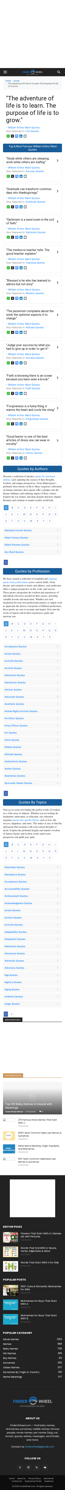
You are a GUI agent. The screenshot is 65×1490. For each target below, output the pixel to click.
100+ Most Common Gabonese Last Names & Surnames (37, 1160)
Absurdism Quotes (15, 867)
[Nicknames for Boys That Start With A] (10, 1304)
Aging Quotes (12, 989)
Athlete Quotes (13, 747)
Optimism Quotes (36, 232)
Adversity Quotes (14, 960)
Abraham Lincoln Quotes (18, 530)
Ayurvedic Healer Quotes (18, 783)
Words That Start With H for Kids (40, 1262)
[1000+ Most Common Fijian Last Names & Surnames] (9, 1135)
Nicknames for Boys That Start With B (39, 1317)
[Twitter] (37, 1468)
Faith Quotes (33, 388)
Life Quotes (32, 131)
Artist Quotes (12, 739)
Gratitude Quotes (35, 201)
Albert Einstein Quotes (17, 544)
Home (8, 81)
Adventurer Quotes (15, 682)
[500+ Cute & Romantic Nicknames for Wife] (10, 1290)
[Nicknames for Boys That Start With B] (10, 1319)
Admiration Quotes (15, 946)
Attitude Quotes (35, 327)
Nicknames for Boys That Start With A (39, 1302)
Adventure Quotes (15, 675)
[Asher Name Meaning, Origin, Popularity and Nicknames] (9, 1148)
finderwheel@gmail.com (39, 1446)
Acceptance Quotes (16, 646)
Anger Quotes (12, 1003)
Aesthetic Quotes (14, 704)
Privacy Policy (34, 1478)
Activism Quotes (14, 660)
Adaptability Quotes (16, 932)
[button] (5, 72)
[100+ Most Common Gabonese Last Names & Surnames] (9, 1161)
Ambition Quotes (14, 996)
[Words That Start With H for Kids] (10, 1266)
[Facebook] (20, 1468)
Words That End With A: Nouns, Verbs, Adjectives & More (39, 1249)
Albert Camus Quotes (16, 537)
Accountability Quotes (17, 888)
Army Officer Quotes (16, 725)
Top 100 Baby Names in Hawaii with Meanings (28, 1106)
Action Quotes (12, 653)
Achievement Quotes (16, 896)
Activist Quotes (13, 668)
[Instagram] (28, 1467)
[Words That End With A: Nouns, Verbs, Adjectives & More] (10, 1252)
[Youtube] (45, 1468)
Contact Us (17, 1481)
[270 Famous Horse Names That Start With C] (9, 1122)
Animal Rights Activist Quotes (21, 711)
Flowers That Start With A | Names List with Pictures (41, 1235)
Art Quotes (11, 732)
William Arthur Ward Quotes (24, 127)
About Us (21, 1478)
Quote (17, 81)
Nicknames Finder (33, 1481)
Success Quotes (35, 171)
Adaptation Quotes (15, 939)
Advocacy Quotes (14, 967)
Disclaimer (49, 1478)
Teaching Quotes (35, 262)
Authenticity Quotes (16, 761)
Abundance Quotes (15, 874)
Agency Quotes (13, 982)
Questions (49, 1481)
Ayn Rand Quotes (14, 552)
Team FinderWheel (14, 1111)
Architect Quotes (14, 718)
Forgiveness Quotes (37, 418)
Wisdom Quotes (35, 293)
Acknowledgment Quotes (18, 903)
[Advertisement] (32, 34)
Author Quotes (13, 768)
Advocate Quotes (14, 696)
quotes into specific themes (26, 820)
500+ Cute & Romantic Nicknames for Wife (41, 1288)
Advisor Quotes (13, 689)
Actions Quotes (13, 917)
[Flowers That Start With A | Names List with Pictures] (10, 1237)
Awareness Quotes (15, 775)
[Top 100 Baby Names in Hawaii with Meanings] (32, 1098)
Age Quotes (11, 975)
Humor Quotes (34, 452)
